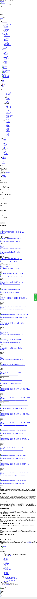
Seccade (5, 48)
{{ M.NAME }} (5, 208)
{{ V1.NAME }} (5, 192)
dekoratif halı (21, 495)
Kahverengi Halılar (6, 58)
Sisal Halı (5, 31)
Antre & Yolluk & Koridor (8, 24)
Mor (4, 147)
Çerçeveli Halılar (8, 106)
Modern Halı (6, 34)
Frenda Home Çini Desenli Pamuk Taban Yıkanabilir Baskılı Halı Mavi (13, 309)
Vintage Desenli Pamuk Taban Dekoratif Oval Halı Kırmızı (11, 268)
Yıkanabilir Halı (6, 29)
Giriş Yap (2, 173)
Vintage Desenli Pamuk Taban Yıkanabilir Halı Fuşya (10, 375)
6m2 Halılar (5, 63)
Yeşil (4, 142)
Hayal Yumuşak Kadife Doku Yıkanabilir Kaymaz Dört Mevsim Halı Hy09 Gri (14, 475)
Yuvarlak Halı (9, 79)
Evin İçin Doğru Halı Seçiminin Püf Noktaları (10, 578)
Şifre (1, 170)
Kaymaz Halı (6, 30)
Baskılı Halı (5, 32)
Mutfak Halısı (6, 23)
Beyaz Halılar (6, 50)
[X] (2, 547)
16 (4, 488)
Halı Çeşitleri (4, 39)
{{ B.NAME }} (5, 203)
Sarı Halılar (5, 59)
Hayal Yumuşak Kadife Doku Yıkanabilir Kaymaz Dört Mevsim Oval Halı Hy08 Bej (15, 425)
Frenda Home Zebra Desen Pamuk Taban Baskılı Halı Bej (11, 292)
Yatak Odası (4, 157)
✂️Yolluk (3, 84)
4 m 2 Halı (7, 76)
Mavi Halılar (6, 53)
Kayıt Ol (5, 173)
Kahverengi (8, 70)
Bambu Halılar (6, 42)
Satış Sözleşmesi (6, 568)
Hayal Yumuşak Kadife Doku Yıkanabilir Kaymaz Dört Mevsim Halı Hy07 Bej (14, 458)
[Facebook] (4, 546)
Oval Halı (5, 47)
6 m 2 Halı (7, 77)
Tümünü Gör (8, 96)
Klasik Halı (5, 35)
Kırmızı (6, 68)
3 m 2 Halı (7, 75)
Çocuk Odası (4, 158)
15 (3, 488)
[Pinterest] (3, 549)
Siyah (5, 65)
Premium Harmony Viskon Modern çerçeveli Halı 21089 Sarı (11, 241)
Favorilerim (2, 1)
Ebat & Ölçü (4, 74)
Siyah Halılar (8, 122)
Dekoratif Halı (8, 100)
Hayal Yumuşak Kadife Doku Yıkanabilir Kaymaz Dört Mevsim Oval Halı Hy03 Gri (15, 391)
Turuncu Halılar (6, 56)
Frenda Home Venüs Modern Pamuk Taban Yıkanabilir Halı (11, 284)
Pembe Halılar (6, 55)
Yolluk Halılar (8, 136)
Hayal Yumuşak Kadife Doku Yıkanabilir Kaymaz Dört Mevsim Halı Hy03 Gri (14, 441)
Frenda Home (29, 542)
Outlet (3, 86)
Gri (4, 67)
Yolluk (5, 152)
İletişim (5, 575)
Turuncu (6, 72)
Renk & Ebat (4, 177)
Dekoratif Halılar (6, 38)
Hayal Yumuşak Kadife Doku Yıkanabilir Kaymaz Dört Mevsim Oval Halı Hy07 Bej (15, 416)
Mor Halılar (5, 57)
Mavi (5, 69)
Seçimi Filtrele (2, 222)
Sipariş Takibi (2, 2)
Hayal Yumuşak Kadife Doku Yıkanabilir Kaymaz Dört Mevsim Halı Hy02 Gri (14, 433)
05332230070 (2, 552)
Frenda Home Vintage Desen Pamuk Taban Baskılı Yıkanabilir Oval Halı (13, 334)
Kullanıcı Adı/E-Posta (3, 168)
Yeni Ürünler (6, 572)
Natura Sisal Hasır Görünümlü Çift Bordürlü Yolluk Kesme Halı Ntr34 (13, 359)
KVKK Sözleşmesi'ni (6, 584)
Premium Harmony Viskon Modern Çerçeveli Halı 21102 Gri (11, 234)
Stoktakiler (3, 230)
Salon (3, 80)
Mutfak (3, 81)
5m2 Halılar (5, 62)
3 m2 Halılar (6, 60)
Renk (3, 49)
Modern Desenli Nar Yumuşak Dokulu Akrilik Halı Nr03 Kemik (12, 383)
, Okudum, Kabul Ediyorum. (10, 584)
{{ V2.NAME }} (5, 198)
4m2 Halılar (5, 61)
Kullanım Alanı (4, 22)
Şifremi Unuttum (7, 172)
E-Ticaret (16, 597)
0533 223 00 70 (10, 556)
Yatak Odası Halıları (7, 561)
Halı (2, 21)
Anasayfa (3, 175)
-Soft (14, 597)
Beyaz (6, 66)
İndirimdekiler (6, 573)
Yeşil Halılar (5, 54)
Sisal (3, 85)
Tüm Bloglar (6, 581)
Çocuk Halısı (6, 26)
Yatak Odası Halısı (6, 25)
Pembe (5, 146)
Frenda (1, 234)
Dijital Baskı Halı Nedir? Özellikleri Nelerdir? (10, 580)
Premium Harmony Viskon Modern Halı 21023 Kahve (10, 261)
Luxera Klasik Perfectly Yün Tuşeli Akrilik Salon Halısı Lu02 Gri (12, 342)
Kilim (3, 83)
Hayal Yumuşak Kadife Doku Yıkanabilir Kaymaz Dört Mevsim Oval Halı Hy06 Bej (15, 408)
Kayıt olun (12, 583)
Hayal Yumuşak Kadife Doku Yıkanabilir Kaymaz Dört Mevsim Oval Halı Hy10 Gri (15, 317)
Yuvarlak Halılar (6, 44)
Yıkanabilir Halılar (8, 116)
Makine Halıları (6, 40)
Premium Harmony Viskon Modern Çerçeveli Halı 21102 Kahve (12, 248)
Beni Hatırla (3, 172)
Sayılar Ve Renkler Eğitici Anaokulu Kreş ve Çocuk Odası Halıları (12, 366)
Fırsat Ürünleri (6, 564)
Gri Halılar (5, 52)
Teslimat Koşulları (6, 566)
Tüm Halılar (4, 176)
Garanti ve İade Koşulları (7, 569)
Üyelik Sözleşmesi (6, 567)
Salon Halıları (6, 560)
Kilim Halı (3, 28)
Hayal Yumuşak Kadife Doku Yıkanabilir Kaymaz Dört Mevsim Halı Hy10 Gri (14, 483)
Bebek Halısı (6, 27)
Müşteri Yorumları (6, 574)
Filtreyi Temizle (3, 223)
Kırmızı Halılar (8, 126)
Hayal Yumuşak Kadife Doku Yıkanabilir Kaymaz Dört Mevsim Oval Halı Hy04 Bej (15, 400)
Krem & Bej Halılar (7, 51)
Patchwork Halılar (6, 37)
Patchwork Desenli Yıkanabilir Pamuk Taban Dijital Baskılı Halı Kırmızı (13, 276)
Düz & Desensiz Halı (7, 36)
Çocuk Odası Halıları (7, 562)
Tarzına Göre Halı (4, 33)
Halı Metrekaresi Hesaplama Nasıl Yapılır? (10, 577)
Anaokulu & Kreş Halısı (7, 45)
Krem (5, 71)
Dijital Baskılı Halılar (7, 43)
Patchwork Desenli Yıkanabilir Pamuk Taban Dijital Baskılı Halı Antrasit (13, 450)
